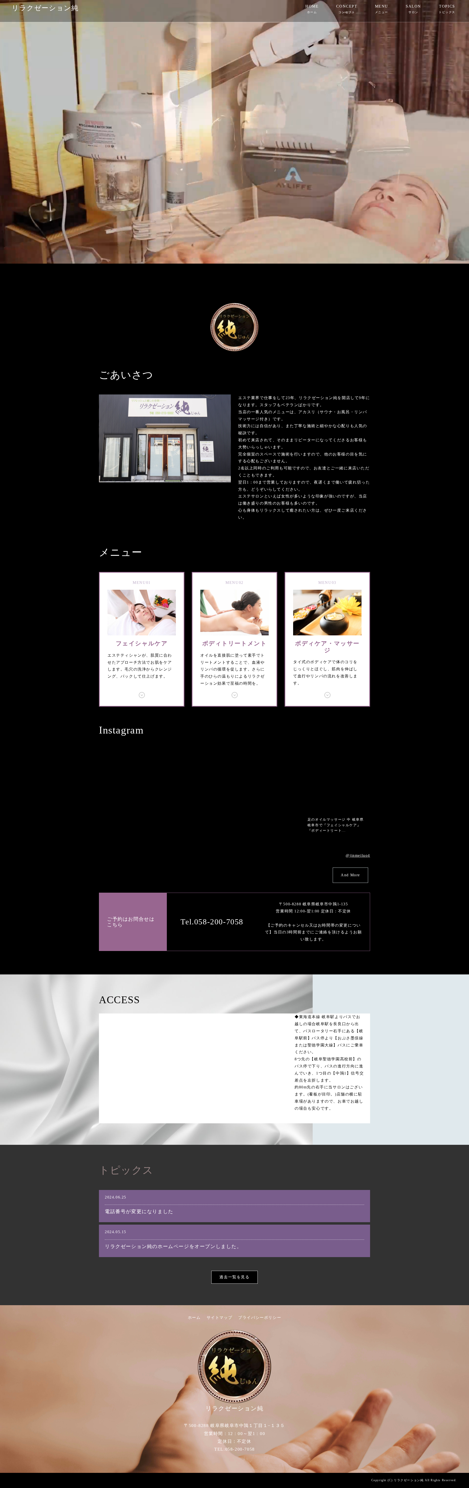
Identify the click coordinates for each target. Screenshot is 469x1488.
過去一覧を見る (234, 1277)
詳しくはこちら (142, 639)
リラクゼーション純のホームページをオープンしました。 (173, 1246)
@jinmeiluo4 (358, 855)
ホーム (194, 1317)
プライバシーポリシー (259, 1317)
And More (350, 875)
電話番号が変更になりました (139, 1211)
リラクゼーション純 (45, 8)
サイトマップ (220, 1317)
